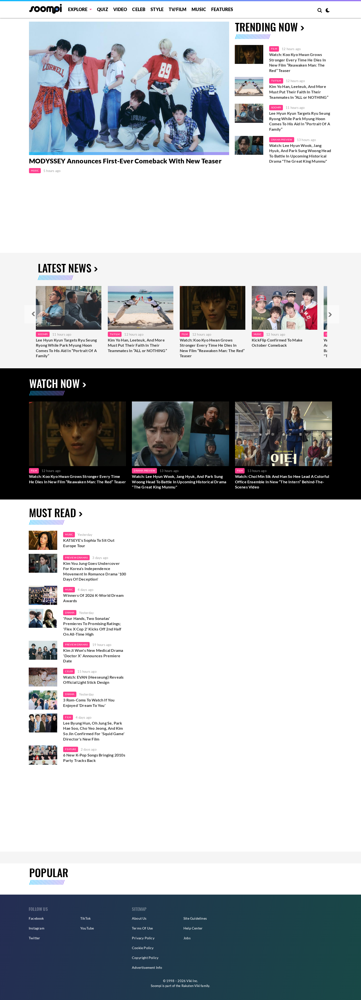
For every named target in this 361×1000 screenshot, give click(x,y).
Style (157, 9)
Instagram (36, 928)
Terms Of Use (142, 928)
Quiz (102, 9)
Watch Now (54, 383)
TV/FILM (177, 9)
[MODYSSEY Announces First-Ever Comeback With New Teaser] (129, 88)
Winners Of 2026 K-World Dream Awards (93, 598)
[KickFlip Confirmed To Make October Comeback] (284, 308)
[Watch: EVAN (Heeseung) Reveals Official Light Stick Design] (43, 677)
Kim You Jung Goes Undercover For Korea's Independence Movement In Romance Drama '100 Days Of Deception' (94, 571)
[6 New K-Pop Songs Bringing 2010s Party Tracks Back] (43, 755)
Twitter (34, 938)
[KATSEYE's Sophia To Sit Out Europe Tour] (43, 540)
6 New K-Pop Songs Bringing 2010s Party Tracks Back (94, 758)
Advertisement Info (147, 967)
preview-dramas (76, 557)
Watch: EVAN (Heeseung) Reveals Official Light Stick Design (93, 680)
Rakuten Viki (190, 986)
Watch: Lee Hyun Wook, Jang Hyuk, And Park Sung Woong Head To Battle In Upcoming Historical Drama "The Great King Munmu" (300, 153)
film (68, 717)
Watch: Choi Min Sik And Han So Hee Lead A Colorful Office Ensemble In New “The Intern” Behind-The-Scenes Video (282, 481)
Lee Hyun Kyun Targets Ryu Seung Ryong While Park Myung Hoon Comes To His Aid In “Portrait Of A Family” (299, 121)
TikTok (85, 918)
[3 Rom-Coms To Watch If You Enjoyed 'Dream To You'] (43, 700)
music (69, 534)
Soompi (276, 107)
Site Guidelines (195, 918)
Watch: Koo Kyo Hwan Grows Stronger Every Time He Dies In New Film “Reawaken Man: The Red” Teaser (297, 62)
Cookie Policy (143, 948)
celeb (69, 671)
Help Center (193, 928)
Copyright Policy (145, 958)
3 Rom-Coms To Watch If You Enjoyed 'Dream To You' (88, 703)
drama (69, 612)
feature (70, 749)
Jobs (187, 938)
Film (274, 48)
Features (222, 9)
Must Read (52, 512)
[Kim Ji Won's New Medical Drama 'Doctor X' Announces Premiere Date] (43, 650)
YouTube (87, 928)
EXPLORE (77, 9)
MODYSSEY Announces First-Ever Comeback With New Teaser (125, 161)
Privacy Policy (143, 938)
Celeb (138, 9)
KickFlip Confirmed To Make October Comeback (277, 343)
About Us (139, 918)
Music (199, 9)
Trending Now (266, 26)
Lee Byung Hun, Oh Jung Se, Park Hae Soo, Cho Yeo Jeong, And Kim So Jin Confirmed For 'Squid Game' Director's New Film (94, 731)
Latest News (64, 267)
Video (120, 9)
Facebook (36, 918)
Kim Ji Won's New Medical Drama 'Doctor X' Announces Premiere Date (93, 655)
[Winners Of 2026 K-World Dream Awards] (43, 595)
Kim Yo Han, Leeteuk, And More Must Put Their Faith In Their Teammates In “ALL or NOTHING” (298, 91)
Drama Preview (281, 139)
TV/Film (276, 80)
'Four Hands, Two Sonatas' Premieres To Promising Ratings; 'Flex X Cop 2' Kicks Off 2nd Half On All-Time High (92, 626)
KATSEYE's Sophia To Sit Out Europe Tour (88, 543)
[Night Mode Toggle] (327, 10)
